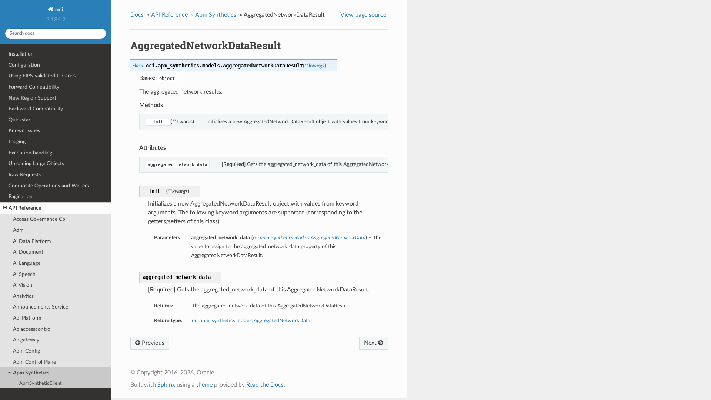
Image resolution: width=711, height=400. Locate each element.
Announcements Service (40, 307)
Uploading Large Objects (36, 163)
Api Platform (27, 318)
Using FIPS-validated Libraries (42, 76)
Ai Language (26, 263)
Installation (21, 54)
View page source (363, 15)
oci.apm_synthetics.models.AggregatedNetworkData (251, 320)
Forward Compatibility (34, 87)
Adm (18, 230)
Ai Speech (24, 274)
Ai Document (28, 252)
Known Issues (24, 130)
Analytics (23, 296)
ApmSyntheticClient (40, 383)
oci (58, 10)
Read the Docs (265, 385)
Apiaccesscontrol (32, 329)
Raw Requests (25, 174)
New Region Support (32, 98)
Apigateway (26, 340)
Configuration (24, 65)
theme (204, 385)
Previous (152, 343)
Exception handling (30, 153)
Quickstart (20, 120)
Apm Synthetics (31, 373)
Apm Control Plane (34, 362)
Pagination (21, 196)
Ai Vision (22, 285)
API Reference (25, 208)
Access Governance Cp (39, 219)
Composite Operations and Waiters (49, 186)
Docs (137, 15)
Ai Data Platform (32, 241)
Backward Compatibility (36, 108)
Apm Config (26, 351)
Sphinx (166, 385)
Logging (17, 141)
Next (371, 343)
